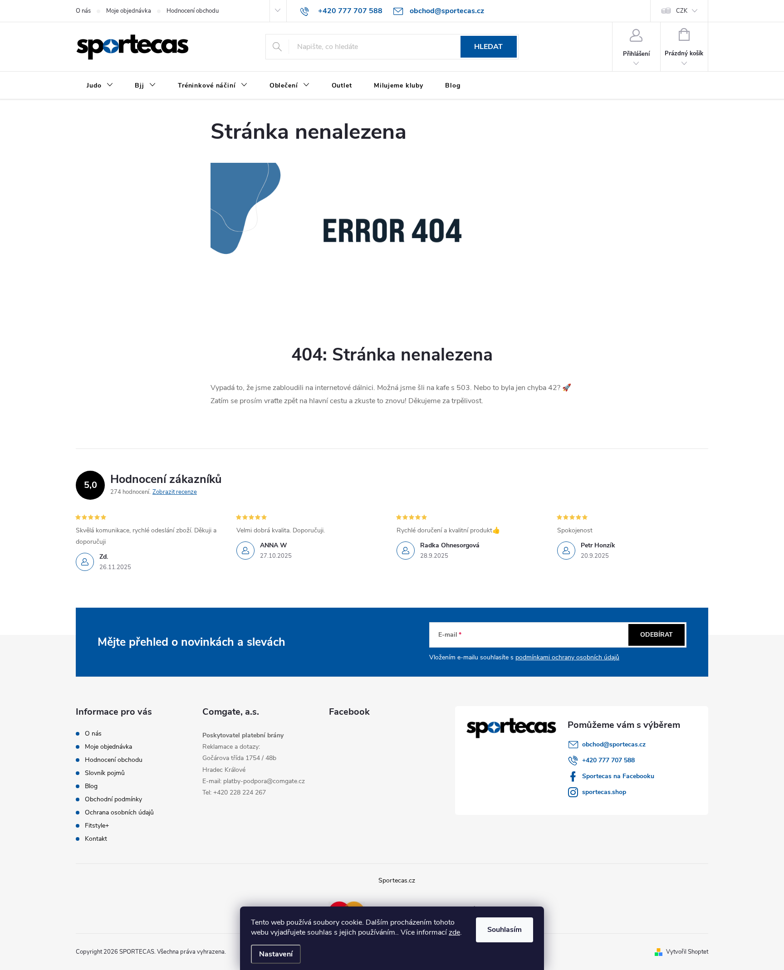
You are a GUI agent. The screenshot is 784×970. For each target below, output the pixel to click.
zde (454, 932)
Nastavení (276, 954)
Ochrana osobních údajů (119, 812)
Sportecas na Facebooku (618, 776)
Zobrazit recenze (174, 492)
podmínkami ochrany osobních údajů (567, 657)
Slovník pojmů (105, 773)
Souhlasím (504, 930)
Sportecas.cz (396, 880)
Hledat (488, 47)
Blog (91, 786)
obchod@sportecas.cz (614, 744)
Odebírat (656, 634)
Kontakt (96, 838)
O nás (83, 11)
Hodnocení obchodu (193, 11)
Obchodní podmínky (113, 799)
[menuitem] (100, 86)
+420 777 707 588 (608, 760)
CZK (681, 11)
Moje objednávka (128, 11)
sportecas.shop (604, 792)
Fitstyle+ (97, 825)
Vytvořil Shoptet (687, 952)
